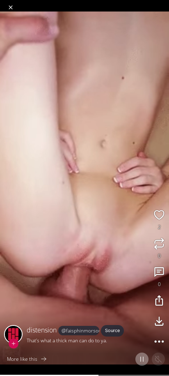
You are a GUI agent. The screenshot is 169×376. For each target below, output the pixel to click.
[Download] (159, 322)
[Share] (159, 302)
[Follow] (13, 343)
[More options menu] (161, 4)
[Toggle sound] (158, 359)
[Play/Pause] (141, 359)
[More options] (159, 343)
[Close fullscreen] (11, 7)
